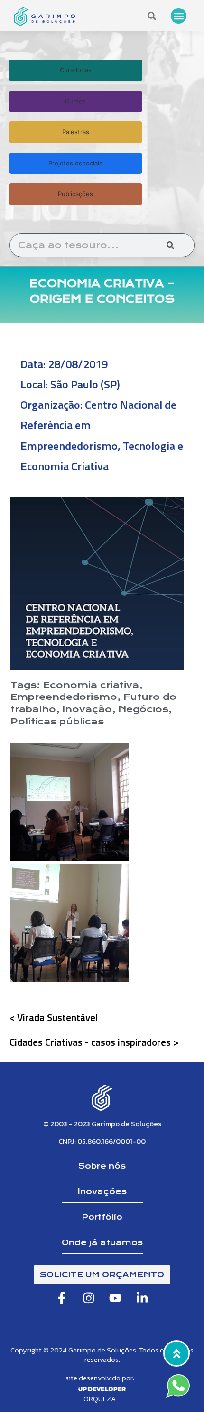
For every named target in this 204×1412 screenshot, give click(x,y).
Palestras (75, 132)
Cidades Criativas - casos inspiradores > (94, 1042)
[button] (178, 16)
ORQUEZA (99, 1398)
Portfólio (102, 1217)
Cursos (75, 101)
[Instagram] (88, 1298)
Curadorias (76, 70)
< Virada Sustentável (53, 1017)
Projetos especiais (75, 163)
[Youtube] (115, 1298)
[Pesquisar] (170, 245)
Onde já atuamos (102, 1242)
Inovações (102, 1191)
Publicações (75, 194)
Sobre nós (102, 1166)
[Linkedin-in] (142, 1298)
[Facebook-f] (61, 1298)
